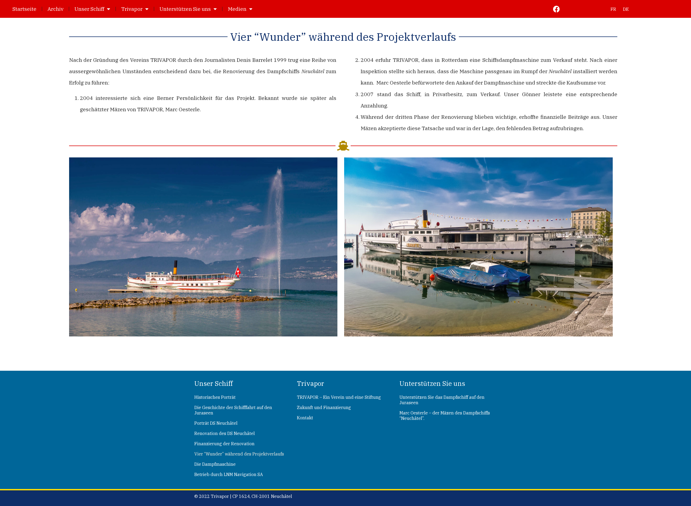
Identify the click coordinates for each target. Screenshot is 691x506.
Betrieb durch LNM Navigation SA (228, 474)
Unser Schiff (89, 8)
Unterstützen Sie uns (185, 8)
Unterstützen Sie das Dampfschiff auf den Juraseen (442, 399)
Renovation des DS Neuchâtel (224, 433)
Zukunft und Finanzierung (324, 407)
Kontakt (305, 417)
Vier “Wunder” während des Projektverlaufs (239, 454)
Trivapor (132, 8)
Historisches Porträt (215, 397)
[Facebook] (556, 9)
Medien (237, 8)
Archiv (55, 8)
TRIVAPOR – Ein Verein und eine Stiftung (339, 397)
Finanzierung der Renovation (224, 443)
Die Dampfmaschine (215, 464)
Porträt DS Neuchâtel (216, 423)
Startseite (24, 8)
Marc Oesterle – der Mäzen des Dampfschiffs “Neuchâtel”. (444, 415)
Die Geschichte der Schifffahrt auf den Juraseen (233, 410)
